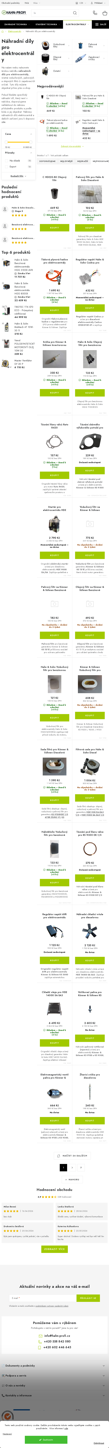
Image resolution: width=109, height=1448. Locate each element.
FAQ (27, 3)
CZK (81, 3)
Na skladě (20, 160)
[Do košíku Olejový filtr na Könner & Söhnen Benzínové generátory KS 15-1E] (90, 635)
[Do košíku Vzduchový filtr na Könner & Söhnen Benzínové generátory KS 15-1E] (90, 555)
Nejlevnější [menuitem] (66, 161)
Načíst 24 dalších (74, 1155)
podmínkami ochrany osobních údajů (52, 1306)
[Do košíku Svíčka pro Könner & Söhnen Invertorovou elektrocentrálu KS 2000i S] (54, 392)
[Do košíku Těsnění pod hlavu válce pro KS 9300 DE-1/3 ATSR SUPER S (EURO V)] (90, 878)
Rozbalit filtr (17, 176)
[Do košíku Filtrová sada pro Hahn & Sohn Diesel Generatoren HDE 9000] (90, 798)
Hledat (75, 13)
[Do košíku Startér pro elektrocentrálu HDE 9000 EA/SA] (54, 555)
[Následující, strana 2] (72, 1167)
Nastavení (7, 1434)
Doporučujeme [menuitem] (47, 161)
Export (20, 166)
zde (66, 1428)
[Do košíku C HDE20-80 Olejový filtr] (54, 227)
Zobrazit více (54, 1249)
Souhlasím (48, 1439)
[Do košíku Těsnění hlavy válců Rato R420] (54, 475)
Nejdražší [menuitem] (82, 161)
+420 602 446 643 (57, 1347)
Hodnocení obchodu (54, 1189)
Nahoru (74, 1179)
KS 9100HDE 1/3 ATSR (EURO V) (56, 816)
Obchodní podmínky (11, 3)
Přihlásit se (88, 1298)
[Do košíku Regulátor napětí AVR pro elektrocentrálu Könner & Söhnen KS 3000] (54, 960)
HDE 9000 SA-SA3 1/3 (92, 815)
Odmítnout (99, 1443)
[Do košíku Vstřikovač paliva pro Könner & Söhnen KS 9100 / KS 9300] (90, 1038)
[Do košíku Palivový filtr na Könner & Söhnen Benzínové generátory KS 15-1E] (54, 635)
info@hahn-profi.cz (57, 1336)
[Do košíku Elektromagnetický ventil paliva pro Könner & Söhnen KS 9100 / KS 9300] (54, 1120)
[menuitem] (17, 24)
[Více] (101, 24)
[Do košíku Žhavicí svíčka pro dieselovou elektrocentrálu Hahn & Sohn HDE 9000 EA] (90, 1120)
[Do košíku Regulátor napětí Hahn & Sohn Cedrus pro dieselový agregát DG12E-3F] (90, 308)
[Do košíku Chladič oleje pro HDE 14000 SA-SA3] (54, 1043)
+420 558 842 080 (95, 13)
